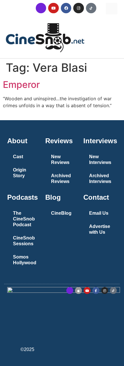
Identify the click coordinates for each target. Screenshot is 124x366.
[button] (111, 8)
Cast (18, 156)
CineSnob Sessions (24, 240)
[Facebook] (66, 8)
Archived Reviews (61, 178)
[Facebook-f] (95, 290)
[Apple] (78, 290)
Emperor (21, 84)
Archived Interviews (100, 178)
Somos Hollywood (24, 259)
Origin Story (19, 172)
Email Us (98, 213)
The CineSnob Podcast (24, 219)
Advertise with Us (99, 229)
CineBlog (61, 213)
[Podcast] (41, 8)
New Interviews (100, 159)
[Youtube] (53, 8)
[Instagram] (78, 8)
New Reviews (60, 159)
